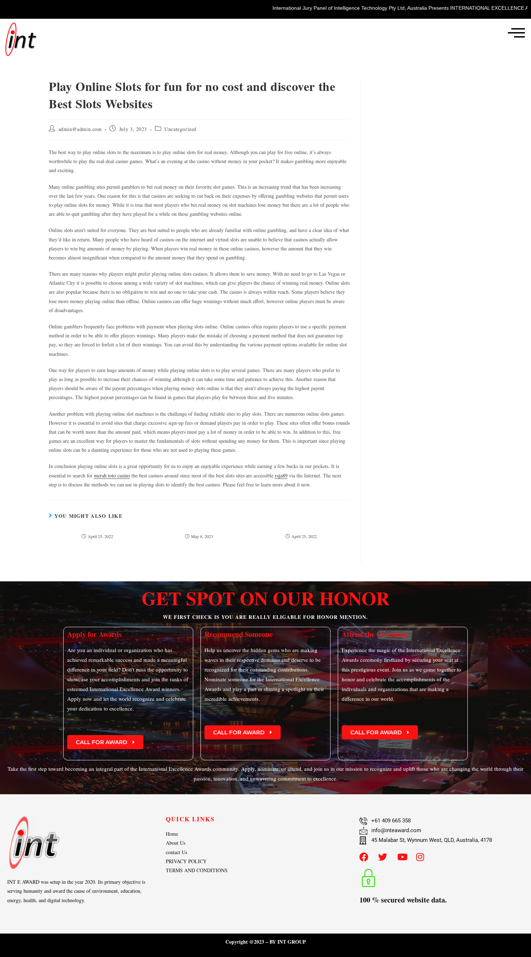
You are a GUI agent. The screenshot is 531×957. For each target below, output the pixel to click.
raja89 (281, 475)
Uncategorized (180, 129)
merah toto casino (112, 475)
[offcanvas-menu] (516, 32)
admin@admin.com (80, 129)
